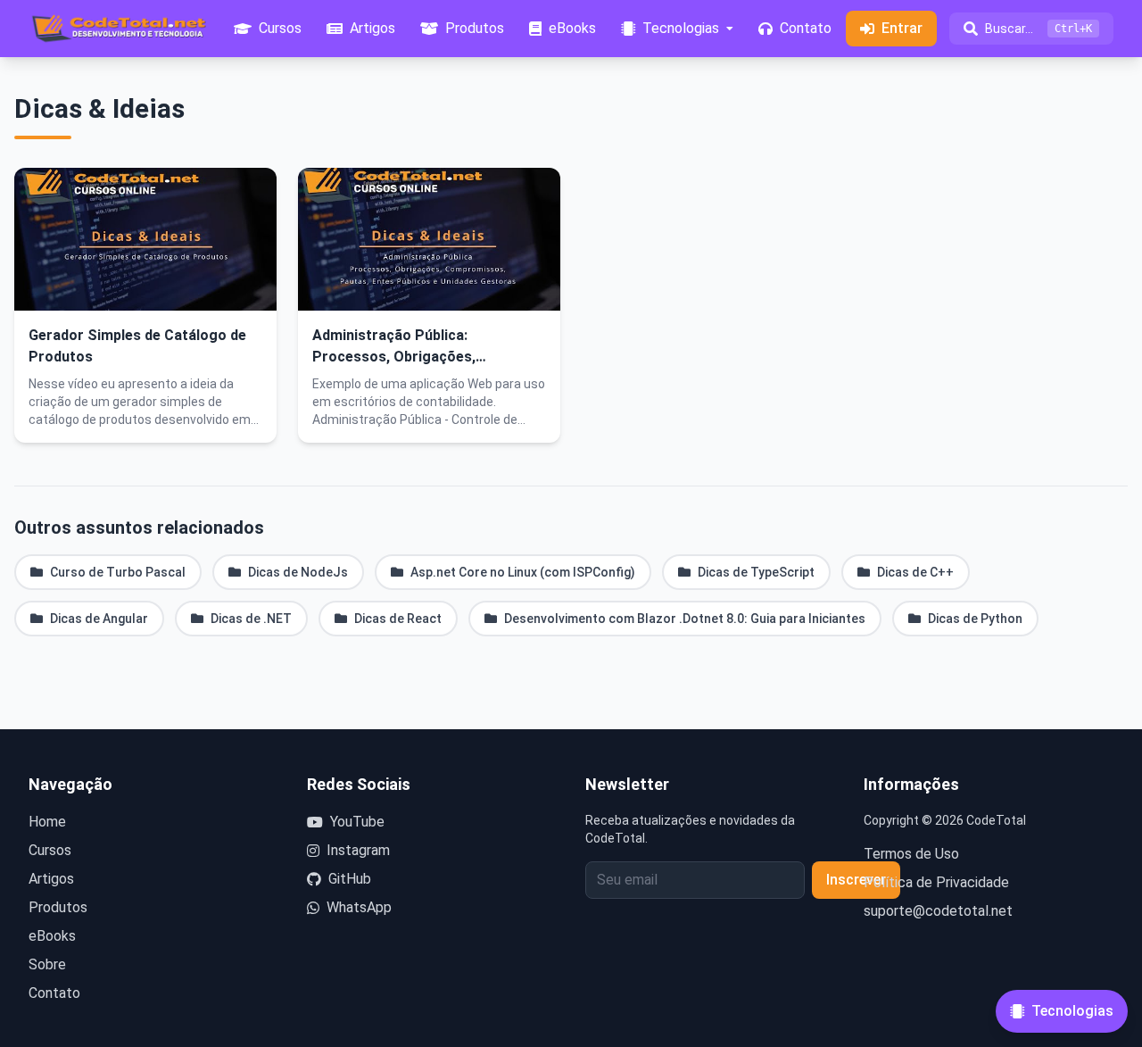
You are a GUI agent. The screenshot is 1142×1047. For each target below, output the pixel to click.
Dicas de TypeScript (756, 572)
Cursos (50, 850)
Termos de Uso (911, 853)
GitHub (349, 878)
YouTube (357, 821)
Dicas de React (398, 618)
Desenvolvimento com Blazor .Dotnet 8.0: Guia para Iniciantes (684, 618)
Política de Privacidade (936, 882)
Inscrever (856, 879)
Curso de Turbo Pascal (118, 572)
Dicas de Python (975, 618)
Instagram (358, 850)
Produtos (58, 907)
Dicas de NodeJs (298, 572)
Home (47, 821)
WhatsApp (359, 907)
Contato (54, 993)
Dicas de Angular (99, 618)
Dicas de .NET (251, 618)
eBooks (52, 935)
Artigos (51, 878)
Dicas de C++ (915, 572)
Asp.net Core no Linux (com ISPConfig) (522, 572)
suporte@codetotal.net (938, 910)
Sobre (47, 964)
